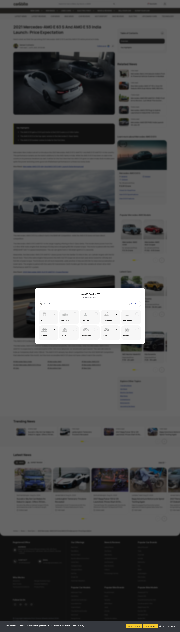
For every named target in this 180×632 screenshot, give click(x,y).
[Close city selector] (142, 292)
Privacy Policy (78, 626)
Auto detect (135, 304)
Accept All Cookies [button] (134, 626)
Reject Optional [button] (150, 626)
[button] (167, 626)
